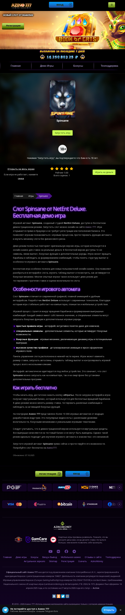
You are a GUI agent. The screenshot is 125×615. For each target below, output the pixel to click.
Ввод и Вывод (49, 557)
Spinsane (43, 196)
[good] (66, 168)
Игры (31, 196)
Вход (60, 4)
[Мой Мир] (67, 596)
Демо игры (47, 66)
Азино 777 (90, 226)
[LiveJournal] (72, 596)
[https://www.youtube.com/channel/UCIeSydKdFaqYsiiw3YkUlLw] (50, 551)
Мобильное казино (71, 557)
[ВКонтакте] (54, 596)
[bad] (52, 168)
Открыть (109, 609)
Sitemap (53, 561)
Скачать (82, 561)
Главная (16, 66)
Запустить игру (62, 132)
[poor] (57, 168)
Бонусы (78, 66)
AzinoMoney (97, 561)
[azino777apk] (74, 551)
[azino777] (58, 551)
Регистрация (13, 25)
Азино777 (52, 447)
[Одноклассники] (58, 596)
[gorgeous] (71, 168)
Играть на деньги (104, 172)
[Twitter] (63, 596)
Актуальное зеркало (34, 561)
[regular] (61, 168)
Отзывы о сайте (93, 557)
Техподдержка (109, 66)
